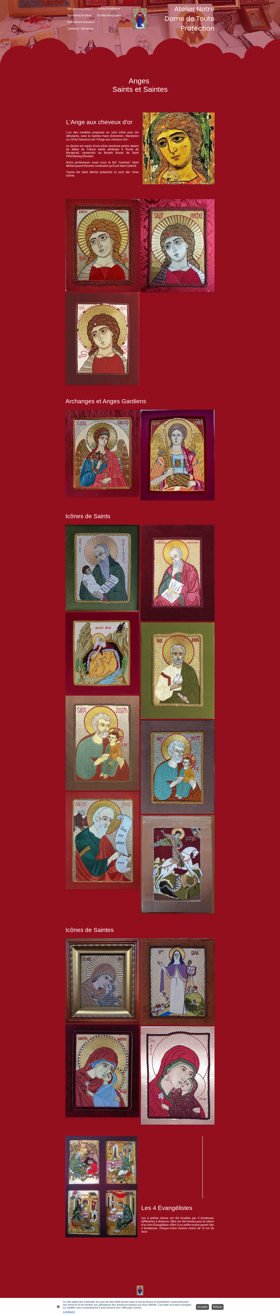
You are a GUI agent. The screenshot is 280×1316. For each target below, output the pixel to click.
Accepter (202, 1306)
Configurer (69, 1312)
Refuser (217, 1306)
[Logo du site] (140, 18)
